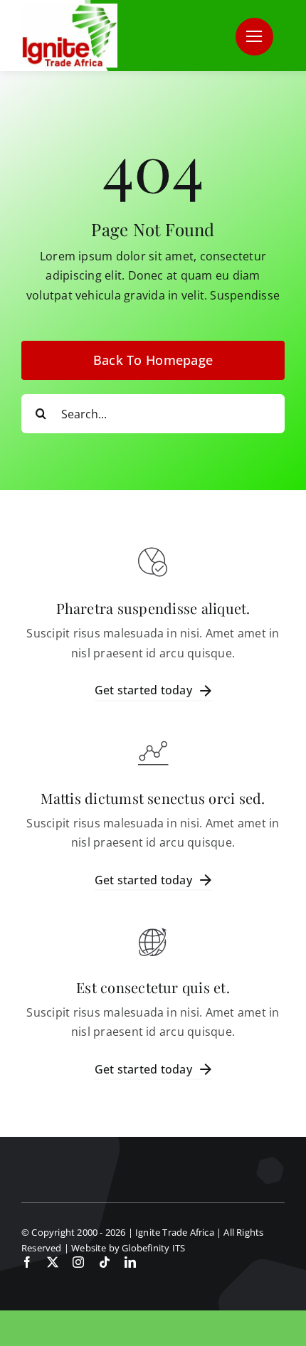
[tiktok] (104, 1262)
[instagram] (78, 1262)
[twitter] (52, 1262)
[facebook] (27, 1262)
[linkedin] (130, 1262)
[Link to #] (254, 36)
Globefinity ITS (153, 1247)
